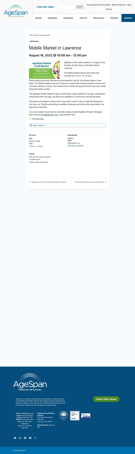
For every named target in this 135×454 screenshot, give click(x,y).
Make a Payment (119, 5)
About (38, 18)
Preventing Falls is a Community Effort (89, 182)
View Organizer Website (76, 145)
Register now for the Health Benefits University (48, 182)
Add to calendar (38, 125)
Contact (114, 18)
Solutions (52, 18)
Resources (98, 18)
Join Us (83, 18)
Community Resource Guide (98, 5)
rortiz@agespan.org (48, 114)
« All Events (33, 41)
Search (79, 7)
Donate (128, 18)
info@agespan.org (27, 413)
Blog (129, 5)
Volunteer (68, 18)
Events (109, 9)
